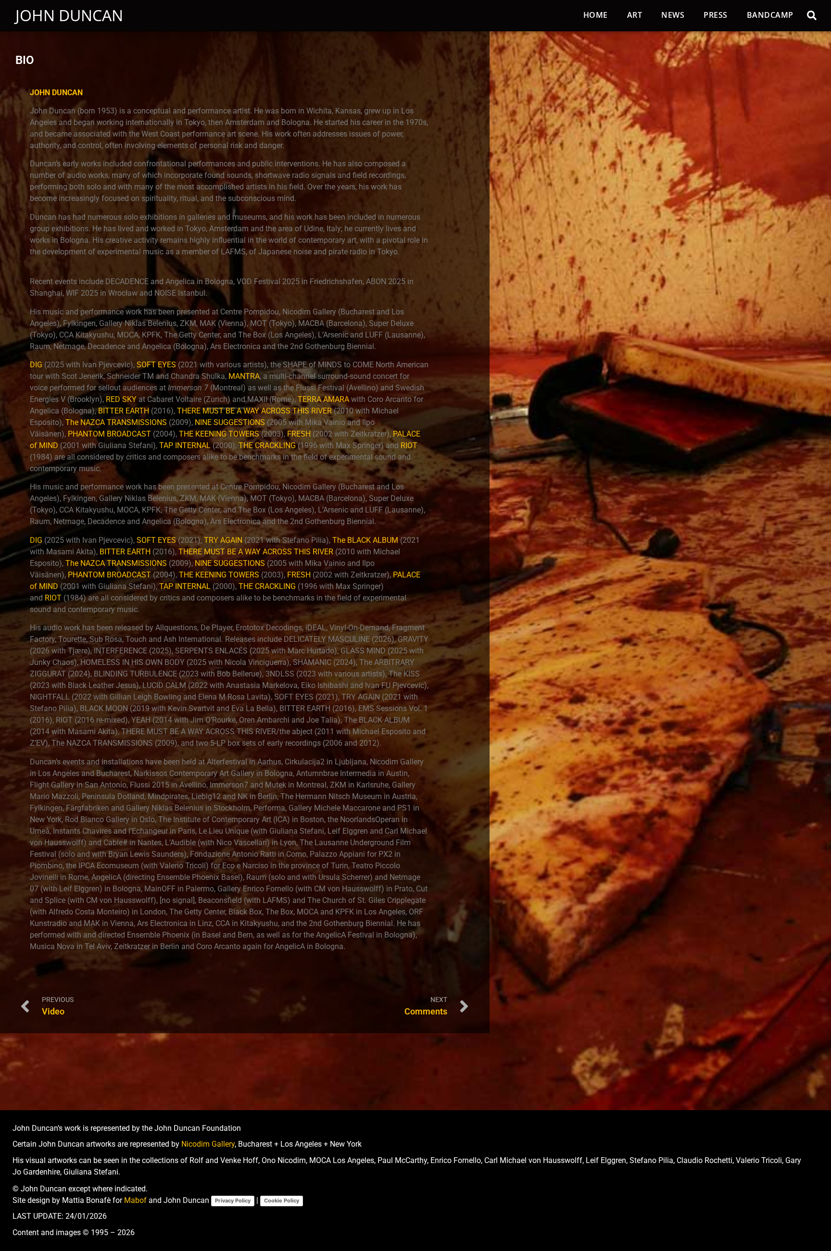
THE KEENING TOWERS (219, 433)
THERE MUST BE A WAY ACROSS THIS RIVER (254, 410)
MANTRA (244, 376)
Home (595, 15)
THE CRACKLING (267, 445)
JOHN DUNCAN (56, 92)
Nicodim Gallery (208, 1144)
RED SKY (121, 399)
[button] (811, 15)
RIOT (409, 445)
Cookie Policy (281, 1200)
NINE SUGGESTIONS (230, 422)
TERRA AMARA (323, 399)
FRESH (299, 433)
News (672, 15)
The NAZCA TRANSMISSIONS (116, 422)
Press (716, 15)
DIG (36, 364)
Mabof (135, 1200)
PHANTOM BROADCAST (109, 433)
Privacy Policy (233, 1200)
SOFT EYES (156, 364)
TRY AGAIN (223, 540)
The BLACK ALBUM (365, 540)
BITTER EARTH (123, 410)
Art (634, 15)
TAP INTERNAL (185, 445)
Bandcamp (770, 15)
